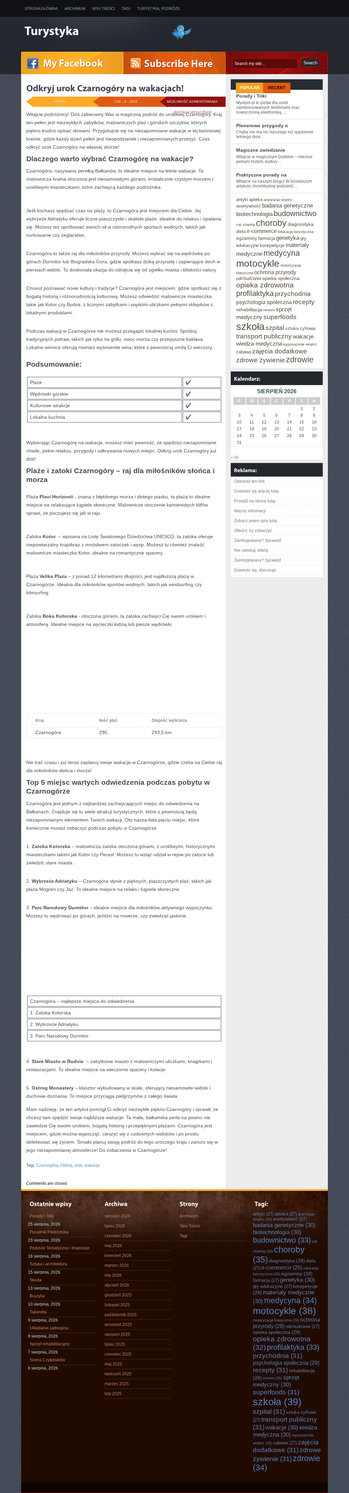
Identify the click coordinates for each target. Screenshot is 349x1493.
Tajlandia (38, 1312)
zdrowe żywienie (260, 360)
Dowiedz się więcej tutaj (256, 491)
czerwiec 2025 (118, 1354)
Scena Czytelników (47, 1360)
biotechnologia (254, 214)
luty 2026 (113, 1275)
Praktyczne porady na (261, 175)
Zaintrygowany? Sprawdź (257, 540)
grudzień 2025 (118, 1295)
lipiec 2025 (115, 1344)
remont (269, 310)
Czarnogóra (47, 1165)
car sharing (245, 224)
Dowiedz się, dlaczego (255, 570)
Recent (276, 87)
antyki (242, 199)
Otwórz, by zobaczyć (253, 530)
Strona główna (41, 8)
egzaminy (246, 238)
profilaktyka (255, 293)
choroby (271, 223)
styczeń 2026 (117, 1285)
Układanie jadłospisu (49, 1328)
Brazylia (37, 1296)
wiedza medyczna (259, 343)
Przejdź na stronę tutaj (254, 501)
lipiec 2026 (115, 1226)
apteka (255, 199)
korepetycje (272, 245)
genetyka (287, 237)
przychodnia (293, 293)
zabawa (243, 351)
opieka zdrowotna (265, 285)
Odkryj (66, 1165)
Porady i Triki (251, 96)
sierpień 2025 (117, 1334)
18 (251, 429)
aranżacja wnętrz (277, 200)
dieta (241, 231)
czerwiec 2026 (118, 1235)
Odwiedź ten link (249, 481)
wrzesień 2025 (118, 1324)
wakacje (92, 1165)
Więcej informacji (250, 511)
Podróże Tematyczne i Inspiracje (60, 1248)
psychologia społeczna (264, 302)
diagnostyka (301, 224)
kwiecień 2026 (118, 1255)
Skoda (36, 1280)
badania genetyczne (287, 205)
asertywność (248, 206)
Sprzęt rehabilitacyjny (50, 1344)
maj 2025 (113, 1364)
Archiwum (74, 8)
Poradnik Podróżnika (49, 1232)
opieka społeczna (281, 278)
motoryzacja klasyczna (276, 1320)
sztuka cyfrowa (300, 328)
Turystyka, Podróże (158, 8)
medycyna (281, 253)
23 (314, 429)
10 (239, 422)
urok (78, 1165)
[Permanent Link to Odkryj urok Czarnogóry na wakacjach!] (105, 88)
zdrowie (300, 359)
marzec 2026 (117, 1265)
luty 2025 (113, 1393)
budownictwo (295, 213)
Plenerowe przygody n (262, 125)
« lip (235, 457)
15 (301, 422)
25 (251, 435)
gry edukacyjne (272, 1286)
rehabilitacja (249, 309)
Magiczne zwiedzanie (260, 150)
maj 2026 (113, 1245)
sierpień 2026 (117, 1216)
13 (276, 422)
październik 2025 (121, 1314)
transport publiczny (264, 336)
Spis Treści (103, 8)
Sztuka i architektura (48, 1264)
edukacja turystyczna (296, 232)
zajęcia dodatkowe (279, 351)
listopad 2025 (117, 1305)
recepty (304, 301)
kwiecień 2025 (118, 1374)
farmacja (266, 238)
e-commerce (262, 231)
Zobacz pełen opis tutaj (255, 520)
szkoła (250, 326)
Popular (250, 87)
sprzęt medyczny (276, 1381)
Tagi (126, 8)
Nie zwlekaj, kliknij (251, 550)
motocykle (257, 263)
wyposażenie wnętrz (300, 344)
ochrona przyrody (275, 272)
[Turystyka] (93, 32)
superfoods (280, 316)
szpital (274, 327)
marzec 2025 (117, 1383)
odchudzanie (248, 278)
